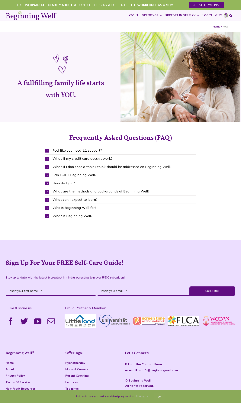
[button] (230, 15)
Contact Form (152, 364)
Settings (141, 396)
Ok (159, 396)
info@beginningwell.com (160, 370)
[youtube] (37, 321)
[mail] (51, 321)
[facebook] (10, 321)
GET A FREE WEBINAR (206, 5)
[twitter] (24, 321)
